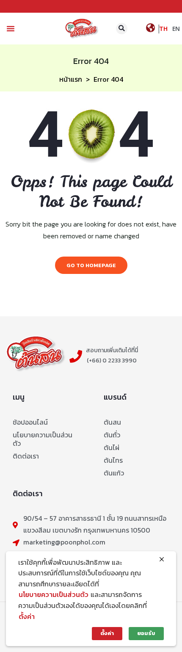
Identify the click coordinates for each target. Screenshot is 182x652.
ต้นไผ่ (111, 447)
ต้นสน (112, 422)
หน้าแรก (70, 79)
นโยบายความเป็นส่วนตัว (42, 439)
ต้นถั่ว (112, 435)
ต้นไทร (113, 460)
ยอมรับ (146, 633)
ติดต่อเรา (26, 456)
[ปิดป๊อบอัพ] (162, 559)
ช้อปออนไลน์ (30, 422)
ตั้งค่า (27, 616)
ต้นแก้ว (114, 473)
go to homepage (91, 265)
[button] (10, 28)
